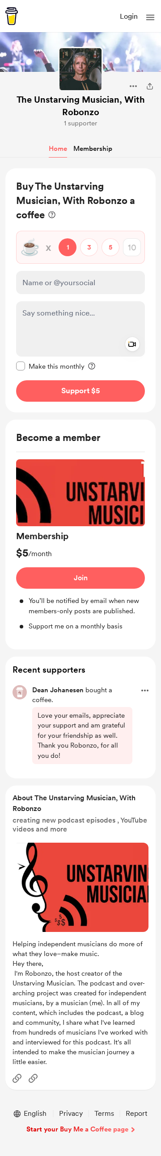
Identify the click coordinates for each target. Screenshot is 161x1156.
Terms (104, 1113)
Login (129, 16)
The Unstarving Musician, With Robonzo (81, 105)
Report (136, 1113)
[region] (80, 290)
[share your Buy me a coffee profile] (150, 86)
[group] (80, 545)
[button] (150, 17)
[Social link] (17, 1078)
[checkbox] (50, 366)
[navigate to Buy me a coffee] (11, 16)
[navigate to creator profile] (80, 69)
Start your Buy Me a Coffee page (77, 1129)
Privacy (71, 1113)
